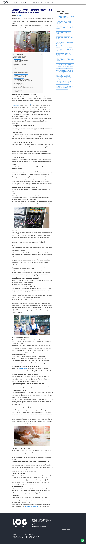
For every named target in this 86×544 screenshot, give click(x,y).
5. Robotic (16, 71)
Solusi (15, 2)
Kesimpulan (17, 91)
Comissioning (29, 539)
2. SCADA (16, 67)
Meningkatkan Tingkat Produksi (20, 75)
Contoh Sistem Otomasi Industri (19, 64)
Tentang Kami (17, 536)
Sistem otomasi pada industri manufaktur (22, 171)
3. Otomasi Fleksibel (18, 61)
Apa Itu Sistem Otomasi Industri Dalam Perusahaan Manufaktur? (27, 63)
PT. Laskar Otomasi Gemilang (32, 506)
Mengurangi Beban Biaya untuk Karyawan (23, 80)
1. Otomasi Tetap (17, 58)
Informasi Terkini (36, 2)
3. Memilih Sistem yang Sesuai (20, 86)
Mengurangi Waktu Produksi (20, 76)
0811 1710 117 (36, 523)
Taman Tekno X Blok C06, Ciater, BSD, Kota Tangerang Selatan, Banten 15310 (42, 521)
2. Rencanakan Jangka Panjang (20, 84)
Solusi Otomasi (30, 534)
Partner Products (30, 537)
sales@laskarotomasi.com (39, 526)
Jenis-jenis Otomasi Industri (18, 57)
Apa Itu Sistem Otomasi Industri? (19, 56)
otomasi (19, 15)
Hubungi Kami (48, 2)
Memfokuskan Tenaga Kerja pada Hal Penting (23, 79)
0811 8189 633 (36, 525)
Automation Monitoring (19, 88)
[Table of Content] (41, 54)
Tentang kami (24, 2)
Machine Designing (18, 90)
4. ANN (15, 69)
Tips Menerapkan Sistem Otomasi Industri (21, 82)
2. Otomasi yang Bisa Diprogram (21, 60)
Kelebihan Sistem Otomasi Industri (20, 72)
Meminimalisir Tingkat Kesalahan (21, 73)
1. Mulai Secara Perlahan (19, 83)
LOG (14, 534)
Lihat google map (66, 529)
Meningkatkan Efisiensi (19, 77)
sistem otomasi (23, 368)
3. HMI (15, 68)
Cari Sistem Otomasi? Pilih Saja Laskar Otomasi (22, 87)
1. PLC (15, 65)
